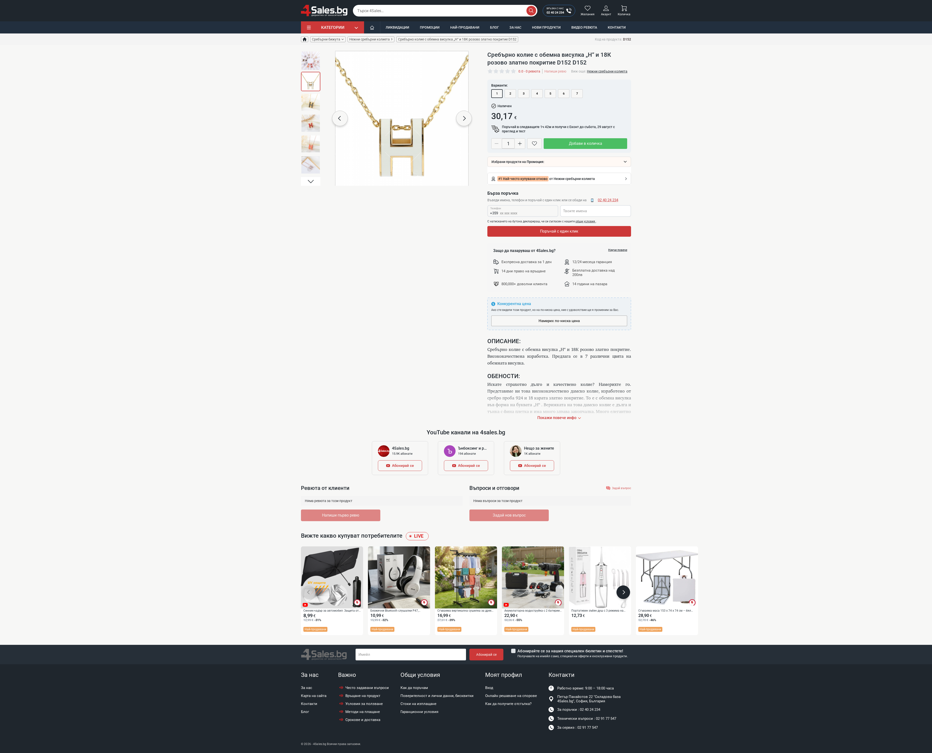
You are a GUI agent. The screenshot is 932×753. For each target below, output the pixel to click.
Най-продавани (464, 27)
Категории (332, 27)
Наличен (505, 106)
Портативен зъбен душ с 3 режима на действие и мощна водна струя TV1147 (598, 611)
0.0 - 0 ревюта (529, 71)
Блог (494, 27)
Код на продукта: (608, 39)
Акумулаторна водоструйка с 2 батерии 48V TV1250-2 (532, 611)
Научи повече (617, 250)
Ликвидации (397, 27)
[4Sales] (324, 10)
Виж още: (578, 71)
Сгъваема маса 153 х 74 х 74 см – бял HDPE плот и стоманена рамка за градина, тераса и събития (664, 611)
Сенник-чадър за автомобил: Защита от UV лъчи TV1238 (331, 611)
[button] (310, 55)
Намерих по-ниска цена (559, 321)
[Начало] (372, 27)
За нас (515, 27)
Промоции (430, 27)
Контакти (617, 27)
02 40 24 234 (608, 200)
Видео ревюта (584, 27)
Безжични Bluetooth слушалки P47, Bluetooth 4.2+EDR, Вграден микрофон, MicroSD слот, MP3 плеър (396, 611)
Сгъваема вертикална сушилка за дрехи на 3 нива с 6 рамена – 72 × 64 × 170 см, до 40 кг (465, 611)
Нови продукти (546, 27)
